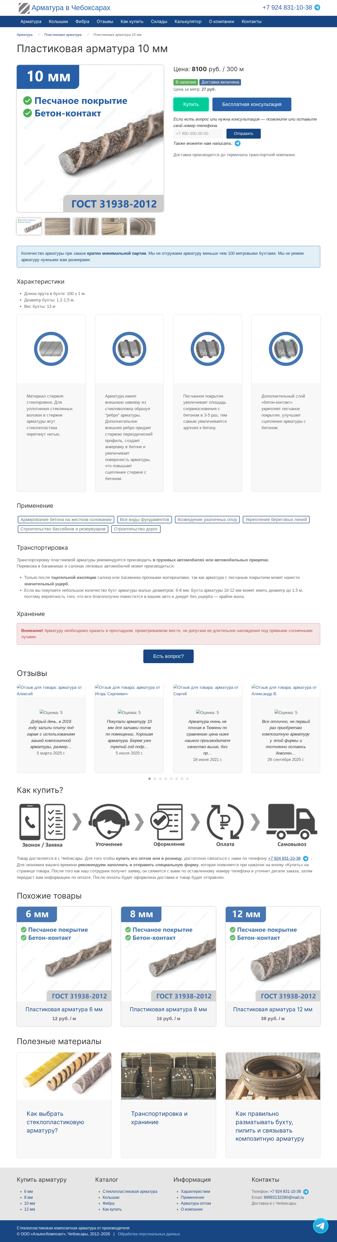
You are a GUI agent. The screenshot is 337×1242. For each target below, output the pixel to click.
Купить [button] (191, 104)
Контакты (252, 21)
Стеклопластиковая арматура (130, 1191)
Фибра (82, 21)
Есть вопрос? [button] (168, 656)
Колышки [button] (58, 21)
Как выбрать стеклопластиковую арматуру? (55, 1122)
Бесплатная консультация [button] (251, 104)
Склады (159, 21)
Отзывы (105, 21)
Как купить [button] (132, 21)
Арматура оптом (196, 1203)
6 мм (28, 1191)
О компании (221, 21)
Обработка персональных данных (149, 1234)
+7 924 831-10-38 (287, 7)
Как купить (112, 1209)
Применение (192, 1197)
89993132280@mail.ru (284, 1197)
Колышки (111, 1197)
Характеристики (195, 1191)
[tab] (29, 226)
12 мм (29, 1209)
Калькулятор (188, 21)
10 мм (29, 1203)
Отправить (243, 133)
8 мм (28, 1197)
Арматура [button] (30, 21)
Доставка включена (220, 82)
